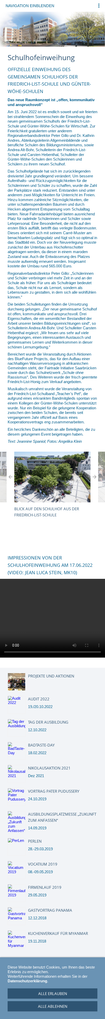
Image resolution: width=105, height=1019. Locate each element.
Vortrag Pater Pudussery (53, 791)
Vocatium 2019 (42, 864)
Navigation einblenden (30, 6)
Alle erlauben (52, 993)
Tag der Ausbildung (48, 722)
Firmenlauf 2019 (44, 887)
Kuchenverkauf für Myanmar (58, 933)
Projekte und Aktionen (51, 675)
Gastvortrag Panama (50, 910)
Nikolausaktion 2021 (49, 767)
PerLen (35, 841)
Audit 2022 (38, 698)
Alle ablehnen (52, 1006)
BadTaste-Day (41, 745)
